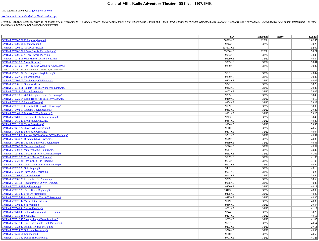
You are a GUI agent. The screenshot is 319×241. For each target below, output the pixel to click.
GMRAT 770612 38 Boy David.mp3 (21, 186)
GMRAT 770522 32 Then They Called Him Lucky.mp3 (31, 164)
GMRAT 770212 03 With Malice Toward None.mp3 (29, 58)
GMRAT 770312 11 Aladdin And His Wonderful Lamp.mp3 (33, 87)
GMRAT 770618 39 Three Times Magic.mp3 (26, 190)
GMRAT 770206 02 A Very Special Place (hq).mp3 (29, 51)
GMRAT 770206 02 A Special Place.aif (23, 47)
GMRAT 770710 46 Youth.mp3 (18, 215)
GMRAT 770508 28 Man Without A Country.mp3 (28, 149)
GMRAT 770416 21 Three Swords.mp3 (23, 124)
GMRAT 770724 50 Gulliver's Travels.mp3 (25, 230)
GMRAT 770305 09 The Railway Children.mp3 (27, 80)
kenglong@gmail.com (40, 10)
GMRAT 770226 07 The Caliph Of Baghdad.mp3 (28, 73)
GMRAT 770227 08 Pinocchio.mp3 (21, 76)
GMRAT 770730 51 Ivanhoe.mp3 (20, 234)
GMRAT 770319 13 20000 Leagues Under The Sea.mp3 (32, 95)
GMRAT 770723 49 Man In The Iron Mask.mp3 (27, 226)
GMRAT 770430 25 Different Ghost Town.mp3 (27, 139)
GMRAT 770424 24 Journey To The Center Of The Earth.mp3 (35, 135)
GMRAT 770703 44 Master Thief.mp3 (22, 208)
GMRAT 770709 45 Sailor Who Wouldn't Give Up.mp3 (31, 212)
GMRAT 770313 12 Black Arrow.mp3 (22, 91)
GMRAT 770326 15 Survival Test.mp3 (22, 102)
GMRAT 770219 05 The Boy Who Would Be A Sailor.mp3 (33, 65)
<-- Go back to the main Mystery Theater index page (29, 16)
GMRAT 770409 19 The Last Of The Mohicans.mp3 (30, 117)
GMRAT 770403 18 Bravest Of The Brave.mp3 (27, 113)
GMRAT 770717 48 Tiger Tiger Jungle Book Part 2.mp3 (32, 223)
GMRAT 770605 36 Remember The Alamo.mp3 (27, 179)
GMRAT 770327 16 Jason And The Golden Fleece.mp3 (31, 106)
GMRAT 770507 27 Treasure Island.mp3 (23, 146)
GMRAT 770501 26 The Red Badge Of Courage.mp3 (30, 142)
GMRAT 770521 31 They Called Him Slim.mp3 (27, 160)
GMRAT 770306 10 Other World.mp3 (22, 84)
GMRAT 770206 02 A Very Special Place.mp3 (26, 54)
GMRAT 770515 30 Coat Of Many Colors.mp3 (27, 157)
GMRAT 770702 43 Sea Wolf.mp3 (20, 204)
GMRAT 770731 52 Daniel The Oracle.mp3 (25, 237)
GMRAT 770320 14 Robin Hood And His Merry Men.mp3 (33, 98)
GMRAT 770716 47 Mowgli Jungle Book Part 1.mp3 (30, 219)
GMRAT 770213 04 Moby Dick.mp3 (21, 62)
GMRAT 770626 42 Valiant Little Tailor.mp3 (25, 201)
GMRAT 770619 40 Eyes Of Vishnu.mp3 (24, 193)
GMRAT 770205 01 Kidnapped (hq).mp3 (24, 40)
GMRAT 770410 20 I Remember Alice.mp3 (25, 120)
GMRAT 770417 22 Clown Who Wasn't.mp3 (26, 128)
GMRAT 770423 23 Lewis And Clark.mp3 (24, 131)
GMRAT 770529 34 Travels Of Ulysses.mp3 (25, 171)
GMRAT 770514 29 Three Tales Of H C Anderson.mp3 (31, 153)
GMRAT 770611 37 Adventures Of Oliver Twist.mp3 (30, 182)
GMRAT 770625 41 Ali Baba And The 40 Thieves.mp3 (31, 197)
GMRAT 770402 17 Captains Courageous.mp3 (27, 109)
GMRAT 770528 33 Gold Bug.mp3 (21, 168)
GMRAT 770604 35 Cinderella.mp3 (21, 175)
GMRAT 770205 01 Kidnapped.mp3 (21, 44)
